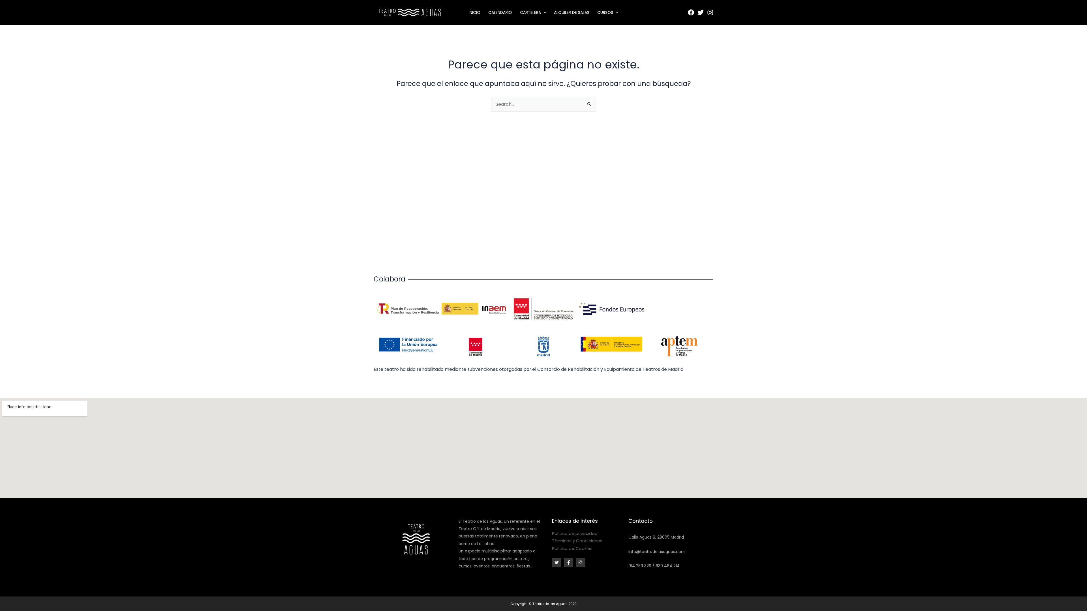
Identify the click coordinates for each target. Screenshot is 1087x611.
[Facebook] (691, 12)
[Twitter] (700, 12)
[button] (543, 12)
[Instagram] (710, 12)
